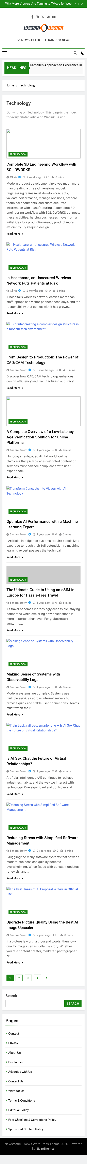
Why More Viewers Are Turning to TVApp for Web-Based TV (38, 3)
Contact (13, 1033)
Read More (13, 234)
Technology (18, 154)
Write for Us (16, 1091)
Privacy (13, 1043)
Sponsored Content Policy (26, 1129)
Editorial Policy (18, 1110)
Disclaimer (15, 1062)
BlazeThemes (45, 1148)
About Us (14, 1053)
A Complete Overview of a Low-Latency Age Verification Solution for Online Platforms (40, 437)
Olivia (13, 177)
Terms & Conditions (21, 1100)
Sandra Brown (18, 370)
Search (11, 996)
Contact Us (15, 1081)
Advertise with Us (20, 1072)
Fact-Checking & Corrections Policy (32, 1120)
